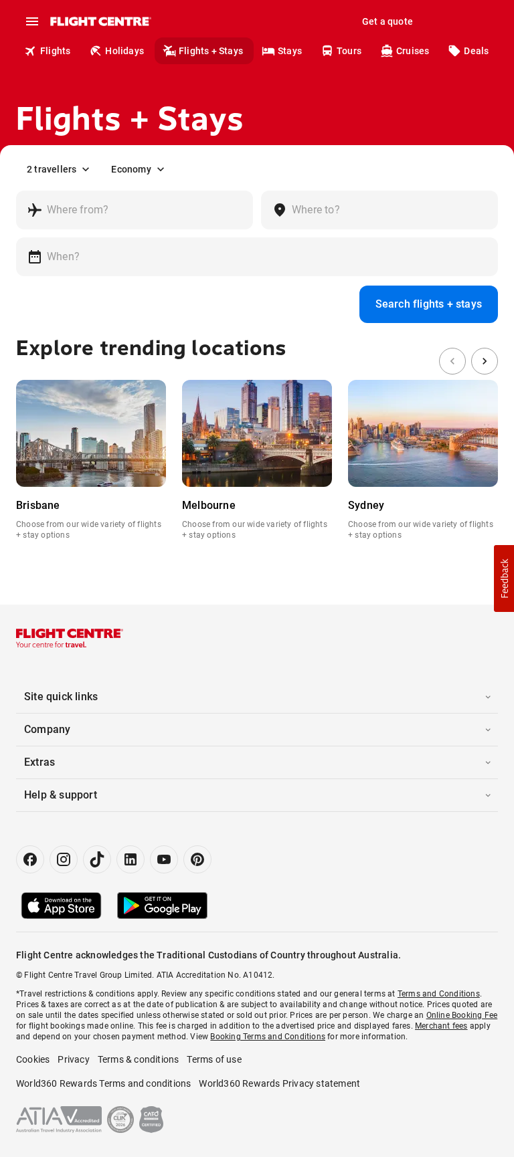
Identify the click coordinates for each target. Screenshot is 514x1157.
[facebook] (30, 859)
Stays (290, 50)
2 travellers (51, 169)
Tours (349, 50)
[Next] (484, 361)
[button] (504, 578)
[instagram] (64, 859)
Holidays (124, 50)
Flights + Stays (211, 50)
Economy (131, 169)
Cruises (412, 50)
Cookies (33, 1059)
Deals (476, 50)
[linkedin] (130, 859)
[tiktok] (97, 859)
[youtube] (164, 859)
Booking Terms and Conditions (267, 1036)
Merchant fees (441, 1026)
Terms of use (214, 1059)
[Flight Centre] (100, 21)
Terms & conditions (138, 1059)
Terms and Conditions (439, 993)
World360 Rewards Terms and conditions (103, 1083)
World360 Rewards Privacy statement (279, 1083)
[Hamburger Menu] (32, 21)
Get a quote (387, 21)
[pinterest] (197, 859)
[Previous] (452, 361)
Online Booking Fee (462, 1015)
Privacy (73, 1059)
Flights (55, 50)
